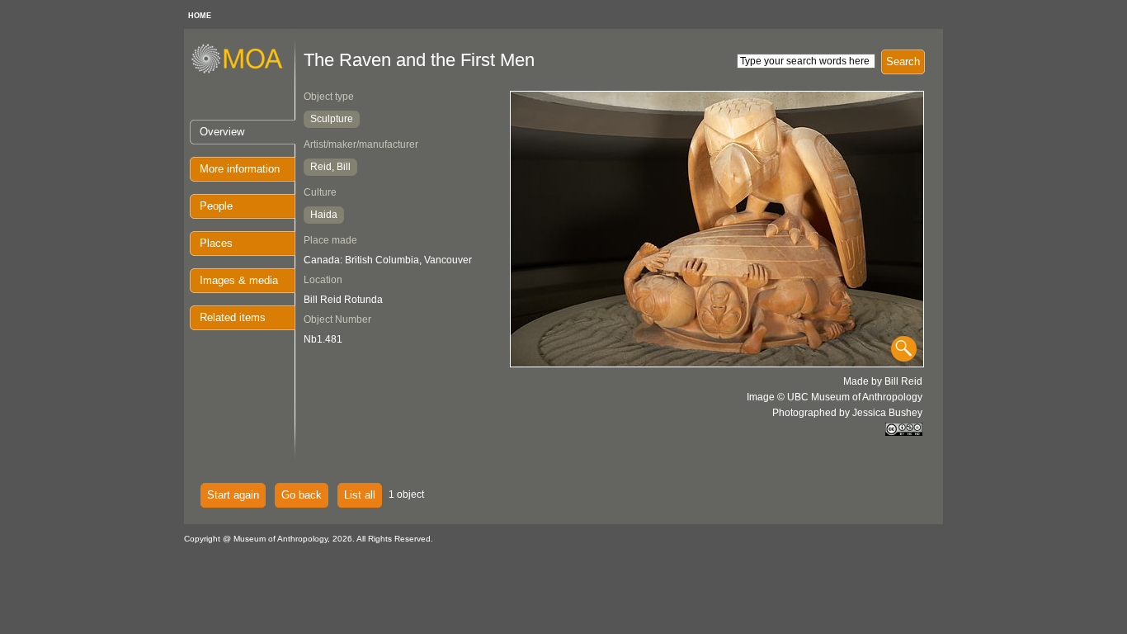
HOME (199, 16)
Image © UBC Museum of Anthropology (834, 397)
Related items (233, 317)
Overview (222, 131)
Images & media (239, 280)
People (216, 206)
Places (216, 243)
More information (240, 169)
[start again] (243, 71)
